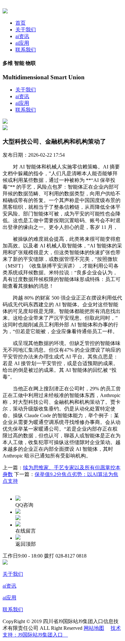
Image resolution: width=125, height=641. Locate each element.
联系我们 (25, 49)
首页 (20, 23)
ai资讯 (22, 36)
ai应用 (22, 43)
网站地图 (94, 628)
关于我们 (25, 29)
